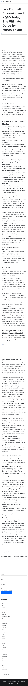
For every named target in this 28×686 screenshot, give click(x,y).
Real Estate (4, 656)
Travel (3, 672)
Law (3, 645)
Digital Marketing (6, 616)
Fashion (4, 625)
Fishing (3, 629)
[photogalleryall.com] (6, 1)
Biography (4, 612)
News (3, 649)
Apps (3, 603)
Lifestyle (4, 647)
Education (4, 618)
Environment (5, 623)
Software (4, 663)
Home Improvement (6, 641)
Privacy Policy (11, 683)
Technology (4, 669)
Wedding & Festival (6, 674)
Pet (3, 652)
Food (3, 634)
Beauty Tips (5, 610)
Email (2, 579)
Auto (3, 605)
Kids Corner (4, 643)
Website (3, 584)
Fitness (3, 632)
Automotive (4, 607)
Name (3, 574)
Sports (3, 665)
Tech (3, 667)
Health (3, 638)
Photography (5, 654)
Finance (4, 627)
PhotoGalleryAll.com (11, 681)
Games (3, 636)
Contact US (17, 683)
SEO (3, 658)
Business (4, 614)
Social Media (5, 660)
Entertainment (5, 621)
